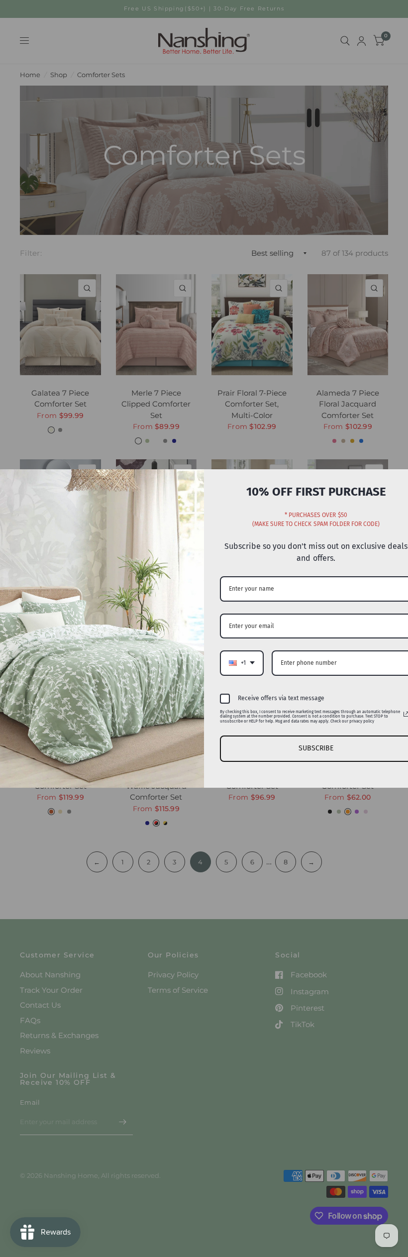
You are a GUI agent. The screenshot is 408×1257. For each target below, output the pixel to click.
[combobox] (242, 662)
